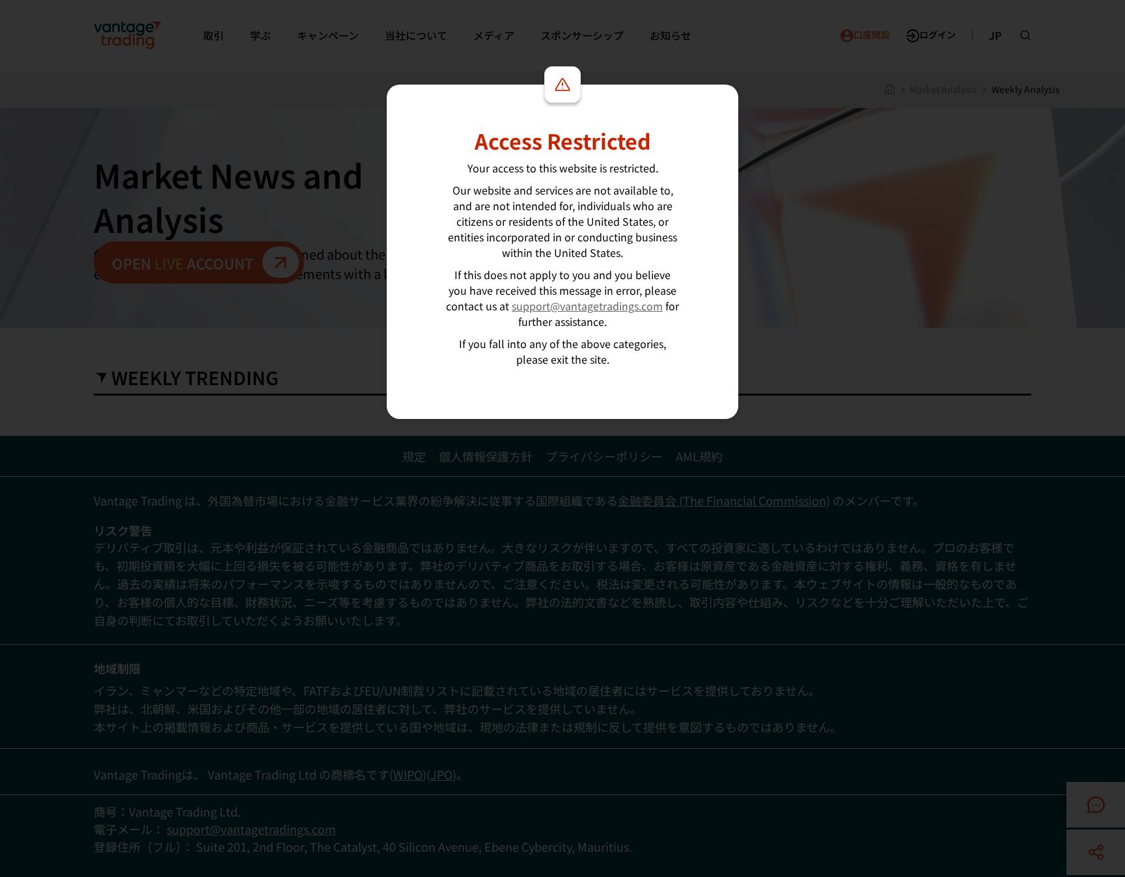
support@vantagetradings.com (587, 306)
